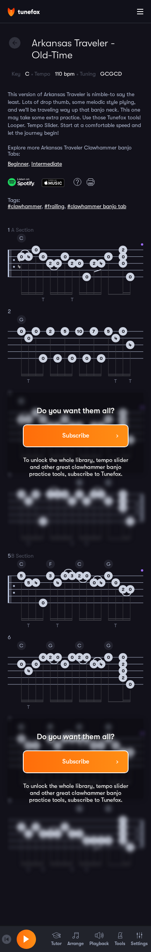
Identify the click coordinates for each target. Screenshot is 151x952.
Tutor (56, 943)
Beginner (18, 164)
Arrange (75, 943)
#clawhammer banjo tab (96, 206)
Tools (120, 943)
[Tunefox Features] (76, 182)
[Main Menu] (140, 12)
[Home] (31, 13)
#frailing (54, 206)
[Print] (92, 182)
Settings (139, 943)
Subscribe (75, 435)
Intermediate (46, 164)
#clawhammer (24, 206)
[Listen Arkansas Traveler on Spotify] (21, 182)
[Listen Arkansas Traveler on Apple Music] (53, 182)
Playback (99, 943)
